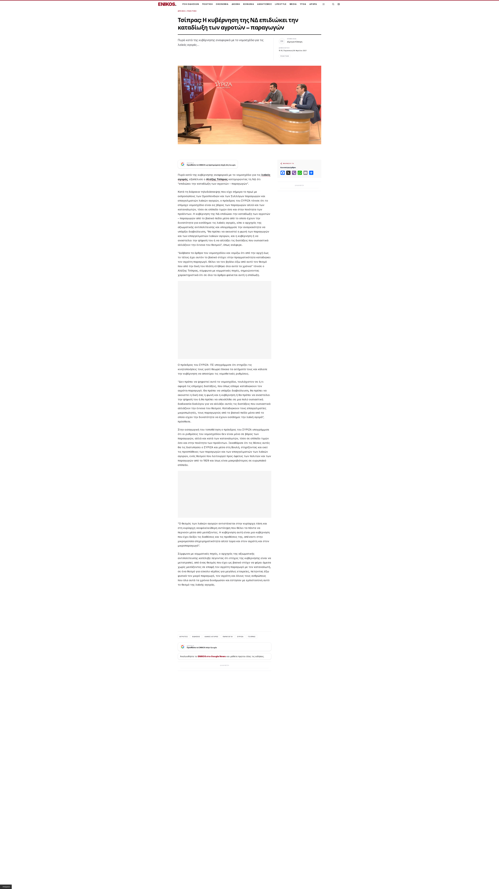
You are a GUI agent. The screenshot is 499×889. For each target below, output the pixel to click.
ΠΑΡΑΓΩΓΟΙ (228, 637)
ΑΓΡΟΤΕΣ (183, 637)
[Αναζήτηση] (333, 4)
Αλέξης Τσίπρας (217, 179)
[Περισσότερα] (323, 4)
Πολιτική (192, 11)
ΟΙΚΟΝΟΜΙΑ (222, 4)
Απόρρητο (6, 887)
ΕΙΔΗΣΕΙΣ (196, 637)
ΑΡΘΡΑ (313, 4)
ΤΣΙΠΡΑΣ (251, 637)
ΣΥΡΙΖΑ (240, 637)
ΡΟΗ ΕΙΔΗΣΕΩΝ (190, 4)
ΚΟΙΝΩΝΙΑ (248, 4)
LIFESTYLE (281, 4)
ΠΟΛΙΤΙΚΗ (207, 4)
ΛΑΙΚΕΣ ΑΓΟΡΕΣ (211, 637)
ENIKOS (167, 4)
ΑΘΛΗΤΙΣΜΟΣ (264, 4)
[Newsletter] (338, 4)
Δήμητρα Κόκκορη (294, 42)
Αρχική (181, 11)
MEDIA (293, 4)
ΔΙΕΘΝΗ (236, 4)
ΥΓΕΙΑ (303, 4)
